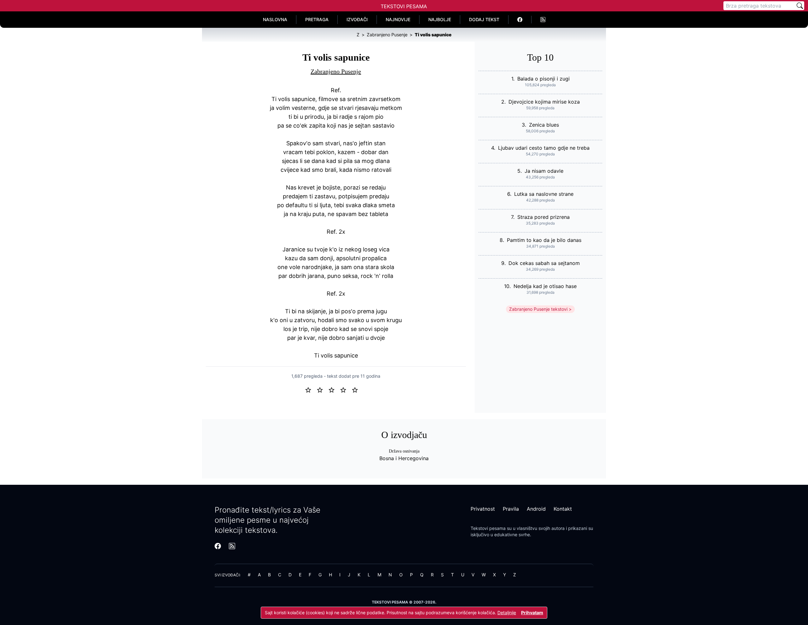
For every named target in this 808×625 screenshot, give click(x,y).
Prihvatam (532, 612)
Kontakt (563, 509)
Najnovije (398, 19)
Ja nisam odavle (544, 171)
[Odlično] (357, 389)
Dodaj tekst (484, 19)
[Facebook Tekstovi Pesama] (520, 19)
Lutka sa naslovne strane (543, 194)
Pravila (511, 509)
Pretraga (317, 19)
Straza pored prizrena (543, 217)
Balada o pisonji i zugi (543, 78)
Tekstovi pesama (488, 528)
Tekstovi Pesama (404, 6)
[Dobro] (346, 389)
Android (536, 509)
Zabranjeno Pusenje (336, 71)
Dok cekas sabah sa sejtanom (544, 263)
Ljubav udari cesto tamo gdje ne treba (544, 148)
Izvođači (357, 19)
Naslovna (275, 19)
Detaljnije (506, 612)
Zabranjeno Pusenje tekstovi (538, 309)
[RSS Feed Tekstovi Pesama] (543, 19)
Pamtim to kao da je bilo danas (544, 240)
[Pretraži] (799, 5)
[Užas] (311, 389)
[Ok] (334, 389)
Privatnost (483, 509)
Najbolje (439, 19)
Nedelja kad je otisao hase (545, 286)
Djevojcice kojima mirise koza (544, 102)
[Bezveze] (322, 389)
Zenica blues (544, 125)
